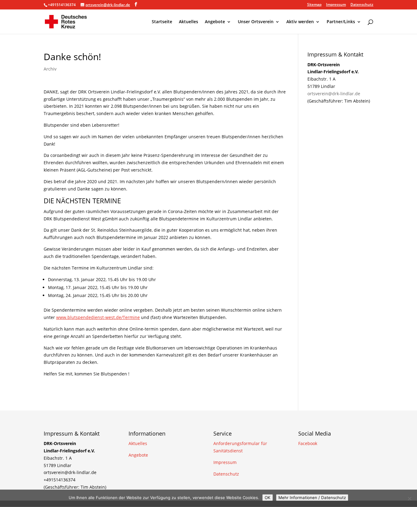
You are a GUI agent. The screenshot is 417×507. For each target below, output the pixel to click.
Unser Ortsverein (256, 22)
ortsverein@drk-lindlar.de (333, 93)
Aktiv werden (300, 22)
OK (267, 497)
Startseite (162, 22)
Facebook (307, 443)
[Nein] (409, 498)
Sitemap (314, 5)
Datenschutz (361, 5)
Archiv (50, 69)
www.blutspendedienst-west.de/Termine (98, 317)
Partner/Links (341, 22)
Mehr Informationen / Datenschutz (312, 497)
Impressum (336, 5)
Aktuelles (188, 22)
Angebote (215, 22)
